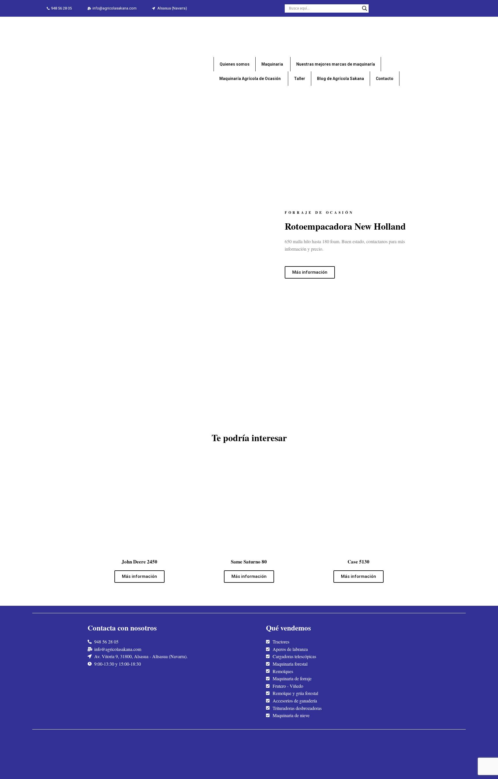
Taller (299, 78)
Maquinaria (272, 64)
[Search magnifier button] (365, 8)
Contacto (384, 78)
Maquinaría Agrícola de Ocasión (250, 78)
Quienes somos (235, 64)
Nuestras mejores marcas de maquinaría (335, 64)
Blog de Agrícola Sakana (340, 78)
